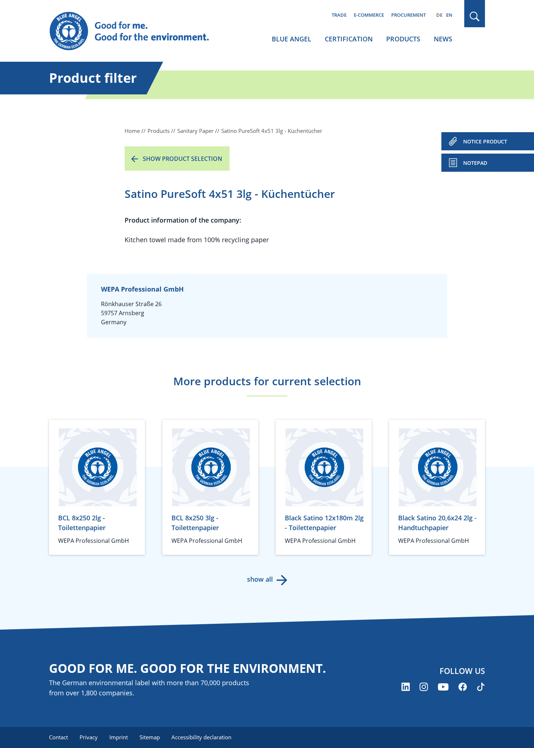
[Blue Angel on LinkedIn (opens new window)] (405, 687)
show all (260, 579)
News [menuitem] (443, 38)
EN (449, 15)
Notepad (475, 162)
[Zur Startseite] (136, 31)
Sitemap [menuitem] (149, 737)
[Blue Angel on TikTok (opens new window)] (481, 687)
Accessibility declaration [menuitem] (201, 737)
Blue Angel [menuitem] (291, 38)
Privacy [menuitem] (89, 737)
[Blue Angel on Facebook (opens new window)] (462, 687)
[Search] (475, 16)
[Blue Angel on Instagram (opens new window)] (424, 687)
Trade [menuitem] (339, 15)
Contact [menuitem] (58, 737)
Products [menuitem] (403, 38)
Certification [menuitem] (349, 38)
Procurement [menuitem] (408, 15)
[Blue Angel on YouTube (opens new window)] (443, 687)
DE (439, 15)
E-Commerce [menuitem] (369, 15)
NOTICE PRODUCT (485, 141)
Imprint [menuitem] (118, 737)
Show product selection (182, 159)
